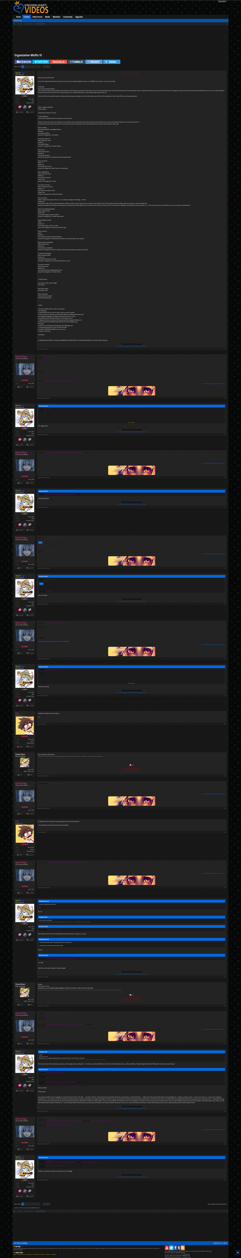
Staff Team (48, 1254)
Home (18, 16)
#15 (225, 976)
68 (44, 66)
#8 (225, 658)
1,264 (31, 387)
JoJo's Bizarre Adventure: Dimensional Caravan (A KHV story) (131, 346)
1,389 (31, 112)
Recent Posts (18, 20)
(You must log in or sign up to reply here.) (217, 1204)
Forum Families (25, 58)
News (14, 1254)
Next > (48, 66)
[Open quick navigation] (227, 23)
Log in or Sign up (222, 1)
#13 (225, 832)
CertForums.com (187, 1257)
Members (56, 16)
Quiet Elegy (40, 398)
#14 (225, 887)
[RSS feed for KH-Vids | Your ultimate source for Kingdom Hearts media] (182, 1248)
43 (31, 775)
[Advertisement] (120, 40)
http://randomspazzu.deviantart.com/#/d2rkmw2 (53, 641)
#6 (225, 568)
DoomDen (20, 754)
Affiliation (54, 1254)
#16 (225, 1005)
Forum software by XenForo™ (177, 1251)
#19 (225, 1144)
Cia (38, 724)
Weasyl (215, 383)
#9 (225, 695)
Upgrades (79, 16)
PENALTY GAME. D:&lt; (29, 771)
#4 (225, 477)
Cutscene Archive (21, 1254)
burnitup (36, 58)
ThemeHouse (186, 1254)
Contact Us (217, 1243)
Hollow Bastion (30, 743)
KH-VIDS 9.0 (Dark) (20, 1243)
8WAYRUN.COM (35, 1208)
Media (47, 16)
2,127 (31, 746)
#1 (225, 349)
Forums (27, 16)
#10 (225, 724)
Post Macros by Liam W (201, 1251)
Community (67, 16)
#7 (225, 604)
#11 (225, 775)
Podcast (42, 1254)
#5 (225, 507)
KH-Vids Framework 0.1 (175, 1252)
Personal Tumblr (220, 383)
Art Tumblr (204, 383)
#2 (225, 398)
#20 (225, 1180)
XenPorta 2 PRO (18, 1208)
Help (225, 1243)
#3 (225, 434)
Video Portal (37, 16)
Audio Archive (29, 1254)
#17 (225, 1043)
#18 (225, 1111)
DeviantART (210, 383)
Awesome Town (30, 102)
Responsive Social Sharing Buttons (173, 1257)
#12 (225, 808)
